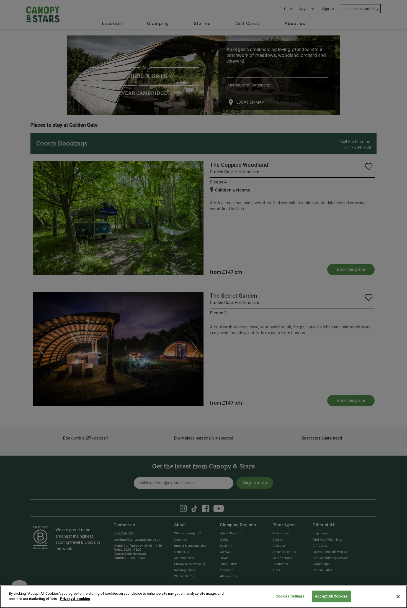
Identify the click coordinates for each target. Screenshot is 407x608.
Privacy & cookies (75, 599)
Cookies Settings (289, 596)
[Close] (398, 597)
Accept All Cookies (331, 596)
